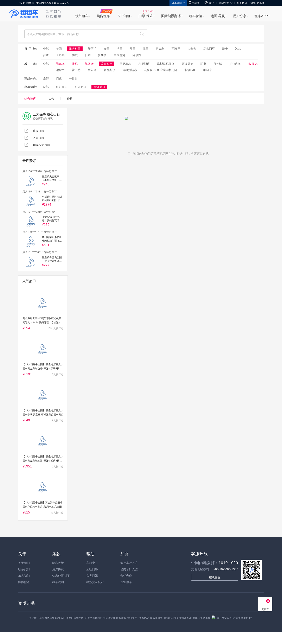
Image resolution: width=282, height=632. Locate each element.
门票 (59, 78)
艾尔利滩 (235, 64)
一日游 (73, 78)
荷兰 (46, 55)
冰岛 (238, 48)
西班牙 (176, 48)
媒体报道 (24, 582)
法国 (119, 48)
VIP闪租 (124, 16)
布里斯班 (144, 64)
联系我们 (24, 569)
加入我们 (24, 575)
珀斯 (203, 64)
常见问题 (92, 575)
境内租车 (103, 16)
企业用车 (126, 582)
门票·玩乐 (146, 16)
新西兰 (92, 48)
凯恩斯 (89, 64)
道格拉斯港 (129, 70)
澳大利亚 (75, 48)
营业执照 (132, 617)
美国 (59, 48)
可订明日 (80, 87)
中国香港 (119, 55)
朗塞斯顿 (109, 70)
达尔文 (60, 70)
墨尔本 (60, 64)
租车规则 (58, 582)
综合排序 (30, 98)
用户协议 (58, 569)
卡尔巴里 (190, 70)
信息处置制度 (61, 575)
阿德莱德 (187, 64)
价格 (70, 98)
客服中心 (92, 563)
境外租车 (82, 16)
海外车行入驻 (129, 563)
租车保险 (195, 16)
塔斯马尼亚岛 (165, 64)
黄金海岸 (106, 64)
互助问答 (92, 569)
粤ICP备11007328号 (150, 617)
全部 (46, 48)
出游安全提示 (95, 582)
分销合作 (126, 575)
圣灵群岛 (125, 64)
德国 (145, 48)
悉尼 (75, 64)
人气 (51, 98)
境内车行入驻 (129, 569)
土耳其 (60, 55)
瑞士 (225, 48)
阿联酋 (137, 55)
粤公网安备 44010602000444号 (234, 617)
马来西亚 (209, 48)
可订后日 (99, 87)
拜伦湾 (217, 64)
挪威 (75, 55)
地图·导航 (218, 16)
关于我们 (24, 563)
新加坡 (102, 55)
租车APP (261, 16)
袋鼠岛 (92, 70)
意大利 (160, 48)
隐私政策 (58, 563)
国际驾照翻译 (171, 16)
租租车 (23, 14)
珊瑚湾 (207, 70)
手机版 (195, 2)
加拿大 (191, 48)
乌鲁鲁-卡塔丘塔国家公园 (160, 70)
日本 (88, 55)
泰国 (106, 48)
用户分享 (239, 16)
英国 (132, 48)
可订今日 (62, 87)
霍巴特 (76, 70)
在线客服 (214, 577)
